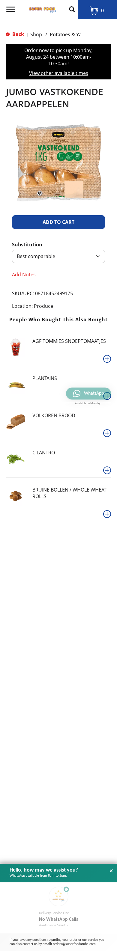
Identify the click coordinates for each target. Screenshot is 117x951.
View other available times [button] (58, 73)
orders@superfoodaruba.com (74, 944)
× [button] (111, 871)
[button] (58, 222)
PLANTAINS (44, 378)
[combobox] (58, 256)
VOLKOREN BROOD (53, 415)
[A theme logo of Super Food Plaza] (41, 8)
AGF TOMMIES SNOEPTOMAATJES (69, 341)
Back (17, 34)
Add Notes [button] (24, 274)
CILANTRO (43, 452)
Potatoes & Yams (69, 34)
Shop (36, 34)
